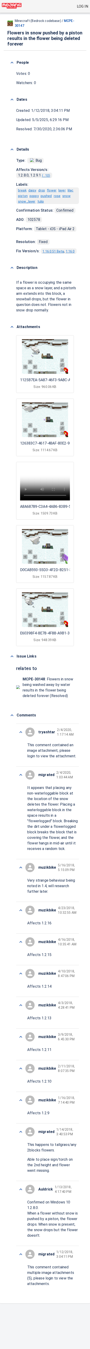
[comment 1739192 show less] (20, 1068)
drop (41, 190)
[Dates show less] (12, 99)
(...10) (46, 175)
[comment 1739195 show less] (20, 973)
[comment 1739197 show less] (20, 910)
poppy (34, 196)
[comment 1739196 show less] (20, 942)
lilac (71, 190)
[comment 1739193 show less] (20, 1036)
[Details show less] (12, 149)
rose (57, 196)
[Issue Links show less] (12, 656)
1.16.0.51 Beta (53, 251)
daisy (32, 190)
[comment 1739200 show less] (20, 732)
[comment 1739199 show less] (20, 775)
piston (23, 196)
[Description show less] (12, 267)
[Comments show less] (12, 715)
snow (66, 196)
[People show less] (12, 62)
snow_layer (27, 201)
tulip (40, 201)
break (22, 190)
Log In (82, 6)
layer (62, 190)
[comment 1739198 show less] (20, 867)
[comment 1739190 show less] (20, 1131)
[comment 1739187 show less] (20, 1254)
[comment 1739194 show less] (20, 1005)
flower (52, 190)
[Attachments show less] (12, 327)
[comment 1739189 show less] (20, 1189)
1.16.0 (70, 251)
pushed (46, 196)
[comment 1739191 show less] (20, 1100)
